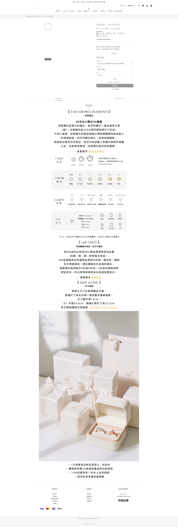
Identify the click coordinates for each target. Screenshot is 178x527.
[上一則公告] (37, 2)
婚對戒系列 (87, 11)
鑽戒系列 (79, 11)
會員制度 (55, 501)
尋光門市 (55, 494)
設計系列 (72, 11)
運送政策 (89, 494)
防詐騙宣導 (89, 501)
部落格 (54, 503)
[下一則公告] (141, 2)
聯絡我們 (114, 86)
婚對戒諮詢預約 (118, 11)
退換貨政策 (89, 496)
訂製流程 (102, 11)
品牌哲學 (55, 496)
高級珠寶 (95, 11)
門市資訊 (110, 11)
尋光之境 (34, 16)
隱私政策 (89, 498)
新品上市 (65, 11)
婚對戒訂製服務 (54, 498)
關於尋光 (58, 11)
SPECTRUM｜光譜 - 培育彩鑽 (45, 16)
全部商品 (28, 16)
